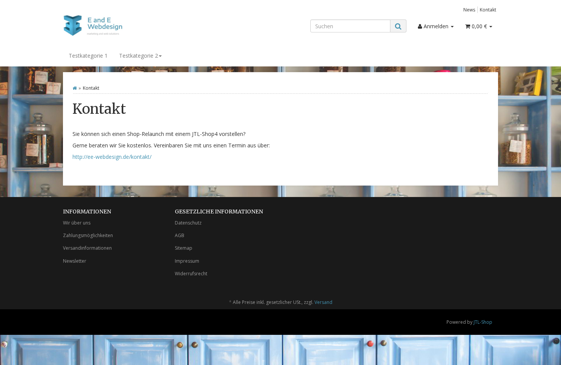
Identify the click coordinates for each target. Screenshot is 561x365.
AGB (179, 235)
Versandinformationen (87, 248)
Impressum (187, 261)
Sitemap (183, 248)
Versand (323, 302)
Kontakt (488, 9)
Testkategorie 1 (88, 55)
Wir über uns (76, 223)
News (469, 9)
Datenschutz (188, 223)
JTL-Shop (483, 322)
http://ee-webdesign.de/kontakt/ (112, 156)
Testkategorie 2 (138, 55)
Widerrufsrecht (191, 273)
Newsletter (74, 261)
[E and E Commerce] (131, 25)
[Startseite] (75, 88)
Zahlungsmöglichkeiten (88, 235)
